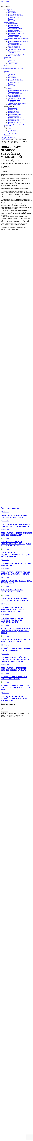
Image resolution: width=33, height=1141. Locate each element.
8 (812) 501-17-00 (17, 68)
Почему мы (11, 76)
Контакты (7, 135)
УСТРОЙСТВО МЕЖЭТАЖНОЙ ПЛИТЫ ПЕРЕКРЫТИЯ (14, 678)
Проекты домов (12, 108)
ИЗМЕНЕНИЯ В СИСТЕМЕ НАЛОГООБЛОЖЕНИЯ (12, 591)
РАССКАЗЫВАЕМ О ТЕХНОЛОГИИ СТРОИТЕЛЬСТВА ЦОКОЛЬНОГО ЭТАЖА (15, 631)
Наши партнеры (12, 85)
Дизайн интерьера (13, 92)
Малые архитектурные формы (17, 103)
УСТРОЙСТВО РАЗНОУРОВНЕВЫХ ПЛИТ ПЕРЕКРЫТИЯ (15, 649)
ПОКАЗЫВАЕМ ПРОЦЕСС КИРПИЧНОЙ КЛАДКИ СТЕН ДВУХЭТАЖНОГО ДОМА (13, 609)
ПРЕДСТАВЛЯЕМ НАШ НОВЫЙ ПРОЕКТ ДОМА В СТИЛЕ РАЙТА (14, 599)
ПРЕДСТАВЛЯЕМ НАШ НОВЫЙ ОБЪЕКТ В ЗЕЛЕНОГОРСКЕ (14, 516)
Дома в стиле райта (13, 116)
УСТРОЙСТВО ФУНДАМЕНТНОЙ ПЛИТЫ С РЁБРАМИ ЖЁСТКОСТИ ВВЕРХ (15, 687)
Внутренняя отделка (14, 100)
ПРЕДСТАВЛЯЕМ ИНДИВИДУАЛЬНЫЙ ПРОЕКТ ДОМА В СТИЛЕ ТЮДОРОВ (16, 554)
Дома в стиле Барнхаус (14, 117)
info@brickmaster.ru (6, 68)
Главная (6, 71)
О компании (11, 74)
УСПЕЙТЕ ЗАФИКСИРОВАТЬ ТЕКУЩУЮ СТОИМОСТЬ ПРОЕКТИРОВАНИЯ (13, 620)
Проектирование (13, 132)
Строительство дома (14, 96)
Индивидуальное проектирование (18, 90)
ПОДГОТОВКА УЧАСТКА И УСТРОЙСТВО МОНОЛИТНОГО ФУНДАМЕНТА (14, 698)
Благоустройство (13, 130)
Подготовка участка (14, 95)
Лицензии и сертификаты (15, 80)
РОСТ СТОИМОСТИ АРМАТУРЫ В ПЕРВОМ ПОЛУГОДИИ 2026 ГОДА (15, 525)
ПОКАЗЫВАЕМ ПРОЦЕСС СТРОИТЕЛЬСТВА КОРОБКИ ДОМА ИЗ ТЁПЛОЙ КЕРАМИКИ (16, 544)
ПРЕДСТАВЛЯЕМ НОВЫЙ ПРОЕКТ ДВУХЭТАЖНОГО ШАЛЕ (15, 641)
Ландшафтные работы (14, 104)
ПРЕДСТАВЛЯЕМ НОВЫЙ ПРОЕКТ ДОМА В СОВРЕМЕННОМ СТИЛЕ (15, 573)
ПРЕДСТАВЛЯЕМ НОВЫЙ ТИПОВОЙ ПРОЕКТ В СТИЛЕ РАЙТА (16, 534)
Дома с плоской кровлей (15, 114)
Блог (9, 128)
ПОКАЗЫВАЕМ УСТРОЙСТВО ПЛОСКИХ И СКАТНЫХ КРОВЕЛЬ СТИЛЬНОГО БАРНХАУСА (15, 659)
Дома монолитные (13, 112)
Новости (10, 84)
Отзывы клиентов (13, 82)
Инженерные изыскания (15, 93)
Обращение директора (14, 79)
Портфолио (7, 125)
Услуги (10, 88)
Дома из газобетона (13, 111)
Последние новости (10, 508)
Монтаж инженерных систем (16, 98)
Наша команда (12, 77)
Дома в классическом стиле (16, 119)
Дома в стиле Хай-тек (14, 122)
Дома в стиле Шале (13, 120)
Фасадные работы (13, 101)
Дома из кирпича (13, 109)
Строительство (12, 133)
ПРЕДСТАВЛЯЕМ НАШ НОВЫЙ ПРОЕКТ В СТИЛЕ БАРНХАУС (14, 669)
